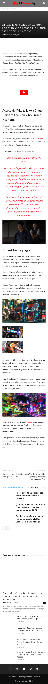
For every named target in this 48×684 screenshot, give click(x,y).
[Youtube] (37, 668)
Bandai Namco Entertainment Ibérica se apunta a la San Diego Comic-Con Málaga (30, 519)
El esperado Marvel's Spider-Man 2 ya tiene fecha (13, 475)
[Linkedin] (16, 46)
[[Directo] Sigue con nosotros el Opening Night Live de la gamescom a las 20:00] (8, 507)
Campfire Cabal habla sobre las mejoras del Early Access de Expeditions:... (22, 596)
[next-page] (7, 528)
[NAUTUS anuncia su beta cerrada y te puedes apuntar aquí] (8, 619)
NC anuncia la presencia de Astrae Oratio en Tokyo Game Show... (29, 642)
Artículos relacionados (12, 487)
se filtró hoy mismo (35, 138)
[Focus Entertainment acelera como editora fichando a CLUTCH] (8, 495)
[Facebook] (4, 46)
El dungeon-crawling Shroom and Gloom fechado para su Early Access (31, 654)
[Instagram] (17, 668)
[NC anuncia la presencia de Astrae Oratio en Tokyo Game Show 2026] (8, 642)
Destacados (11, 9)
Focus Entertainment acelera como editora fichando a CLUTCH (29, 496)
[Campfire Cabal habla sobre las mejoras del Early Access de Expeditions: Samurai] (24, 574)
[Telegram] (27, 46)
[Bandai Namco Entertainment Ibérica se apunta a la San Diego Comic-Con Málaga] (8, 519)
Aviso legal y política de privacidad (20, 677)
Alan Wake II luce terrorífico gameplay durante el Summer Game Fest (35, 476)
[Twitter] (10, 46)
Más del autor (32, 487)
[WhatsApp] (21, 46)
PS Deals (28, 422)
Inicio (3, 9)
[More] (33, 46)
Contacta (37, 677)
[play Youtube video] (24, 93)
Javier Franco (8, 35)
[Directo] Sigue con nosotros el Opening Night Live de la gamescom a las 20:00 (30, 507)
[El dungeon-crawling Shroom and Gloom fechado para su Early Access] (8, 655)
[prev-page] (4, 528)
